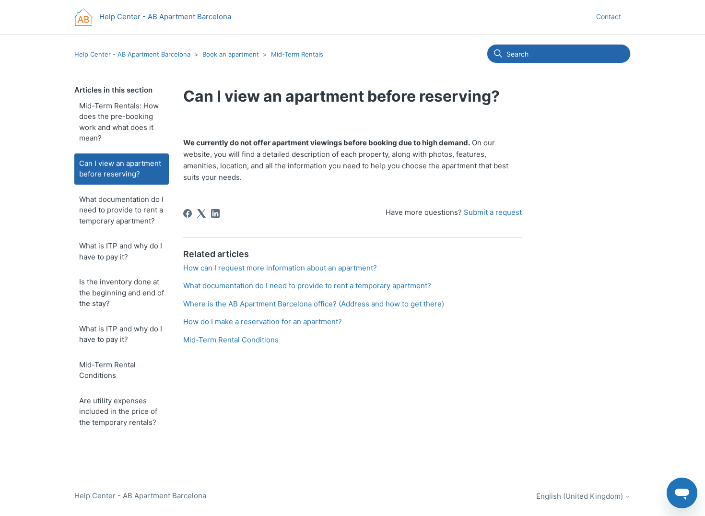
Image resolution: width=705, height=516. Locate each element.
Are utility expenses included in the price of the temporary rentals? (118, 411)
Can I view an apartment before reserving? (120, 169)
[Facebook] (187, 213)
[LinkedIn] (215, 213)
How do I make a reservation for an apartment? (262, 321)
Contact (608, 16)
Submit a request (493, 212)
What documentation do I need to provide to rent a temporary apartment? (121, 210)
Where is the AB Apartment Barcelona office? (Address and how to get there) (313, 303)
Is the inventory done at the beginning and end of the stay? (121, 292)
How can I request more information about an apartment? (280, 267)
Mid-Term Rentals (297, 54)
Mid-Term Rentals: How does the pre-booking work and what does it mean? (119, 122)
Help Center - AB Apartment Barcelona (132, 54)
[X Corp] (201, 213)
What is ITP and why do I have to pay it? (120, 251)
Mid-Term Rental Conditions (107, 370)
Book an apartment (230, 54)
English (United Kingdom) (580, 496)
